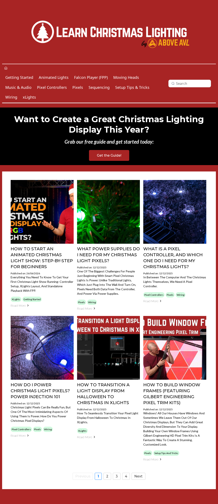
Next (138, 476)
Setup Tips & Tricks (132, 87)
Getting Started (19, 77)
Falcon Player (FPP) (91, 77)
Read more (18, 305)
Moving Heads (126, 77)
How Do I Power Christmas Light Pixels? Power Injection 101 (40, 390)
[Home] (5, 68)
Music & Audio (18, 87)
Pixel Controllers (52, 87)
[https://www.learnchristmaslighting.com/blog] (109, 32)
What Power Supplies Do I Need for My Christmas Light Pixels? (108, 254)
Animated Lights (54, 77)
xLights (29, 97)
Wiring (11, 97)
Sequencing (99, 87)
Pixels (77, 87)
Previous (82, 476)
